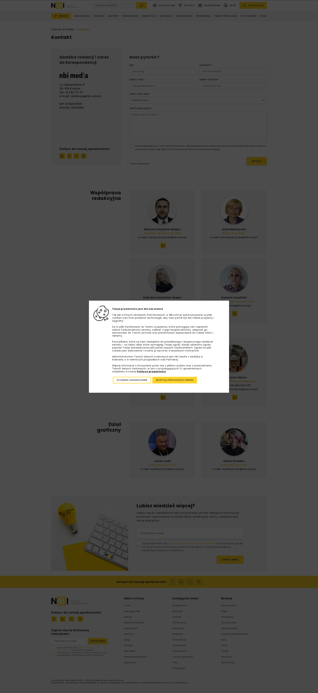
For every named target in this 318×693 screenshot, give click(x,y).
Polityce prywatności (151, 371)
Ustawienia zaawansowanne (132, 380)
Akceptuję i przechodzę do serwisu (175, 380)
